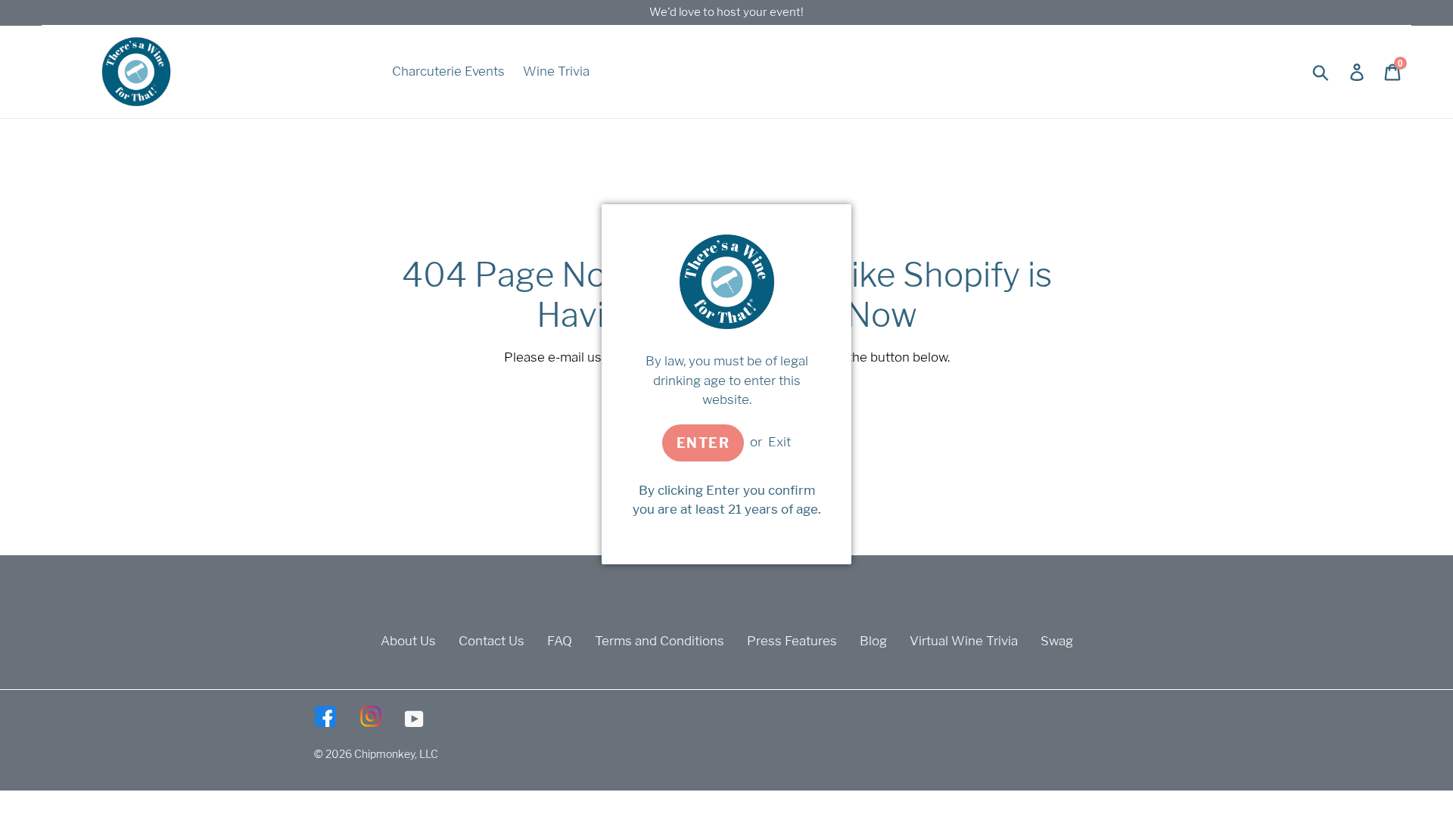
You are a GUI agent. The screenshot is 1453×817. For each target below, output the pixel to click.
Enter (703, 443)
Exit (779, 441)
